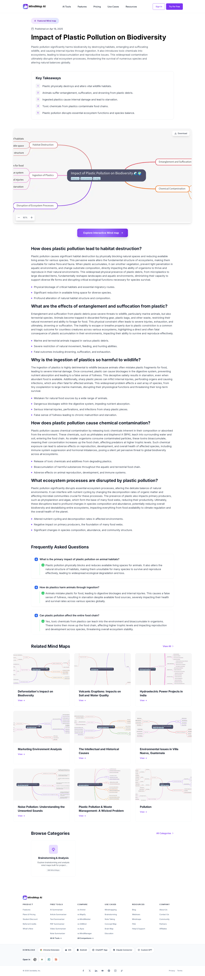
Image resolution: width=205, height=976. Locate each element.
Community (164, 919)
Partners (163, 924)
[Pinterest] (109, 971)
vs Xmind (81, 910)
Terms (179, 971)
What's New (28, 929)
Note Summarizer (57, 933)
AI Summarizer (56, 910)
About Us (163, 910)
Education (109, 933)
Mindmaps (136, 919)
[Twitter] (90, 971)
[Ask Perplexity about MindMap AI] (49, 959)
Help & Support (138, 929)
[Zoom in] (31, 217)
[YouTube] (102, 971)
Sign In (159, 6)
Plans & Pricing (29, 914)
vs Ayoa (80, 929)
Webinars (136, 914)
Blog (134, 910)
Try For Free (174, 6)
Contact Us (164, 914)
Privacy (172, 971)
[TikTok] (122, 971)
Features (82, 6)
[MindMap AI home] (32, 898)
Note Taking (110, 919)
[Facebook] (83, 971)
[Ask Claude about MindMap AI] (56, 959)
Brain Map (109, 929)
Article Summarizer (58, 914)
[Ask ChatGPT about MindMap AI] (35, 959)
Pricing (97, 6)
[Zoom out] (18, 217)
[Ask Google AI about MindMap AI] (42, 959)
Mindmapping (111, 910)
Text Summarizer (57, 919)
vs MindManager (84, 933)
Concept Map (110, 924)
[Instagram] (115, 971)
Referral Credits (29, 924)
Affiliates (163, 929)
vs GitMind (81, 924)
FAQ (134, 924)
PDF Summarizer (57, 924)
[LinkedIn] (96, 971)
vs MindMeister (84, 919)
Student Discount (30, 919)
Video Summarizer (58, 929)
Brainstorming (111, 914)
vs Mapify (81, 914)
